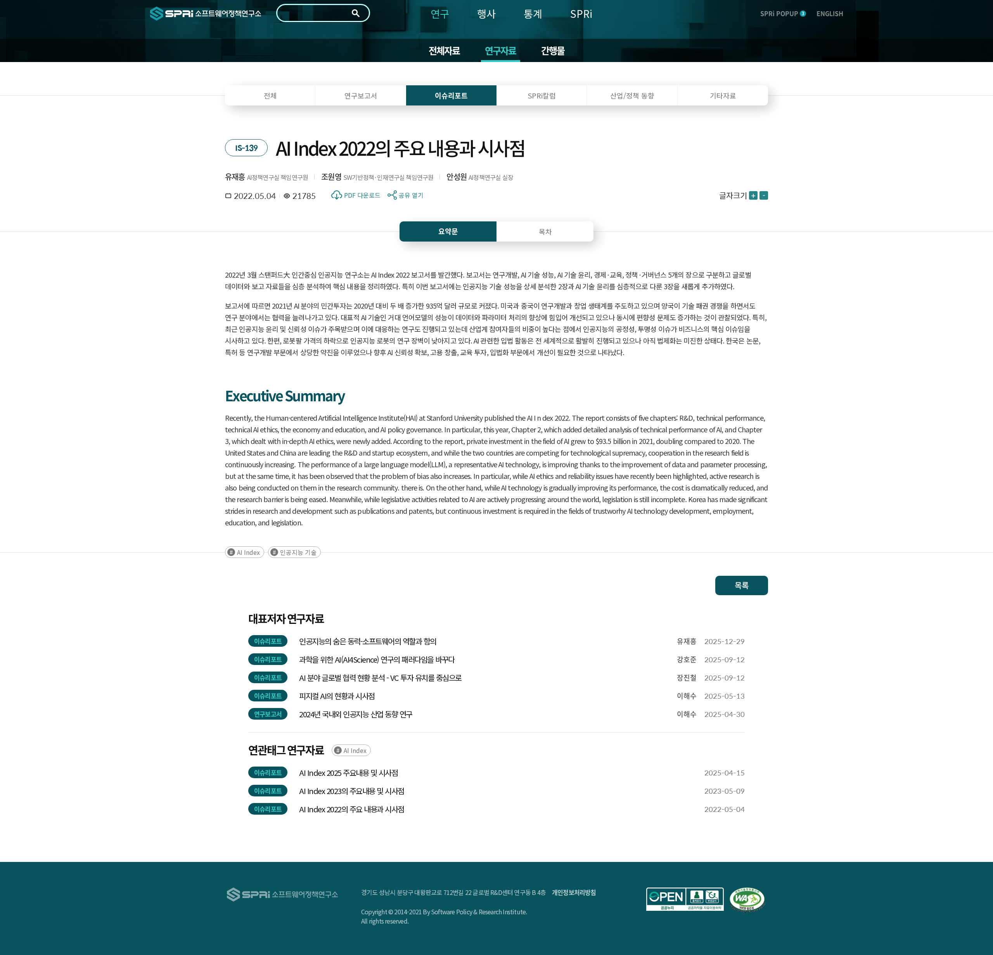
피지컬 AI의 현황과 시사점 (337, 695)
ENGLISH (830, 13)
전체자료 (444, 50)
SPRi (581, 13)
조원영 (331, 176)
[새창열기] (685, 899)
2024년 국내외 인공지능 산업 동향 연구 (355, 714)
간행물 (553, 50)
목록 (742, 585)
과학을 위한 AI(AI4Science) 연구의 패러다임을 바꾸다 (377, 659)
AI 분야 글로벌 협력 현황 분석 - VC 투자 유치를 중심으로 (380, 677)
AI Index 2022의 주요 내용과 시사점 (351, 809)
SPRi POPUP (782, 13)
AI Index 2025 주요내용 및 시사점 (348, 772)
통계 (533, 13)
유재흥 (235, 176)
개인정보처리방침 (574, 892)
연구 (440, 13)
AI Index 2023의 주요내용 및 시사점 (351, 790)
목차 (545, 231)
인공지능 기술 (298, 552)
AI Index (248, 552)
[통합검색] (356, 13)
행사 (486, 13)
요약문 (448, 231)
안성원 (456, 176)
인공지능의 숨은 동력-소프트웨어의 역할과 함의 (367, 641)
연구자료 (500, 50)
